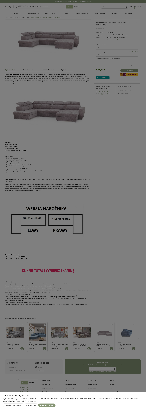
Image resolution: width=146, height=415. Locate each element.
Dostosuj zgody (31, 405)
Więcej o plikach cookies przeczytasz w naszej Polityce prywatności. (20, 401)
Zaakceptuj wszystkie (46, 405)
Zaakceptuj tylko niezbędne (13, 405)
